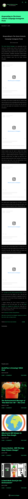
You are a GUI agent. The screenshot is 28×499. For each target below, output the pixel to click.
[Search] (22, 2)
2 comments (9, 407)
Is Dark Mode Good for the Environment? (12, 481)
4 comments (9, 375)
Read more (23, 375)
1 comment (8, 455)
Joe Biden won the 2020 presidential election (13, 292)
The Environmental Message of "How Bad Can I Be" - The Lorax (13, 401)
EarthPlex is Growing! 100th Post (12, 369)
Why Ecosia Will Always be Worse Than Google (12, 434)
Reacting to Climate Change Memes (11, 312)
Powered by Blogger (14, 495)
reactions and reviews (10, 321)
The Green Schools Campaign (8, 46)
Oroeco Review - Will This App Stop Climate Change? (13, 449)
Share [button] (23, 321)
